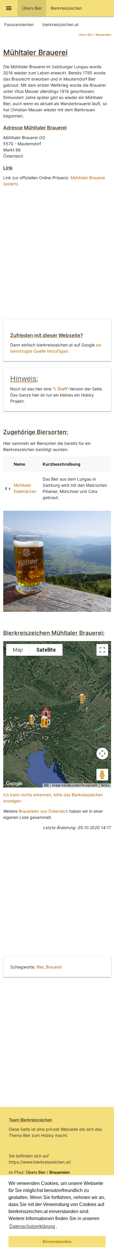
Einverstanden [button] (57, 1241)
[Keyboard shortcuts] (46, 785)
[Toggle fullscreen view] (102, 650)
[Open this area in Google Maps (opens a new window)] (14, 784)
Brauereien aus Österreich (43, 811)
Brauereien (103, 34)
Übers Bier (86, 34)
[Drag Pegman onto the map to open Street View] (102, 774)
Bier (40, 966)
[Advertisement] (57, 254)
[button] (59, 1227)
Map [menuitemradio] (18, 650)
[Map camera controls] (102, 753)
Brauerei (54, 966)
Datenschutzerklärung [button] (32, 1226)
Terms (105, 785)
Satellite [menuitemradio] (46, 650)
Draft (61, 388)
